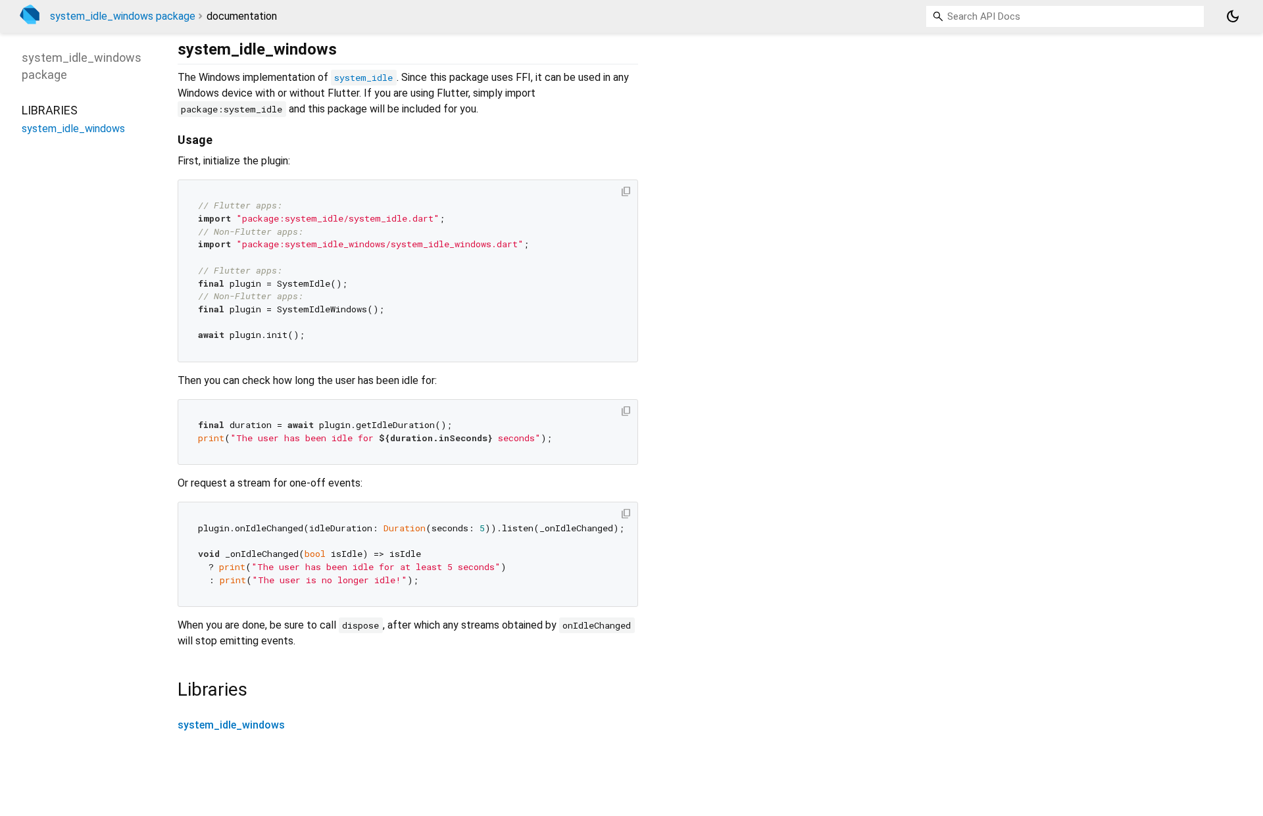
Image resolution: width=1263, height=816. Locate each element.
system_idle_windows (231, 725)
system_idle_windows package (122, 16)
